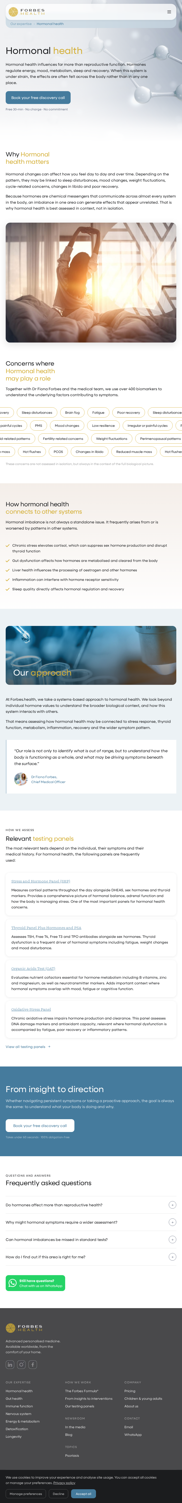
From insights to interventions (89, 1398)
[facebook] (32, 1364)
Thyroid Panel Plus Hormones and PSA (46, 928)
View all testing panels (25, 1046)
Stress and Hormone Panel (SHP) (40, 881)
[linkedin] (10, 1364)
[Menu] (169, 12)
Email (128, 1427)
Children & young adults (143, 1398)
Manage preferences (26, 1494)
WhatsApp (133, 1434)
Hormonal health (19, 1391)
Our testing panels (79, 1406)
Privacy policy (64, 1482)
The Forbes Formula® (81, 1391)
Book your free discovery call (38, 97)
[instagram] (21, 1364)
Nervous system (18, 1413)
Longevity (14, 1436)
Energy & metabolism (23, 1421)
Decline (58, 1494)
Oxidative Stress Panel (31, 1009)
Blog (68, 1434)
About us (131, 1406)
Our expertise (21, 23)
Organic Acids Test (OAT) (33, 969)
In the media (75, 1427)
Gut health (14, 1398)
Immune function (19, 1406)
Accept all (83, 1494)
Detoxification (17, 1429)
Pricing (129, 1391)
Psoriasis (72, 1455)
